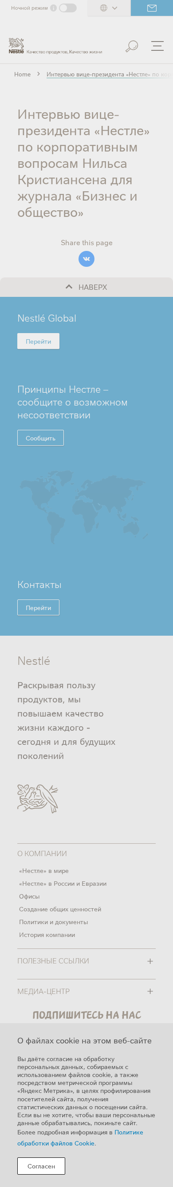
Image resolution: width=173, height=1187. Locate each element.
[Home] (55, 42)
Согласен (41, 1166)
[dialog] (86, 1105)
